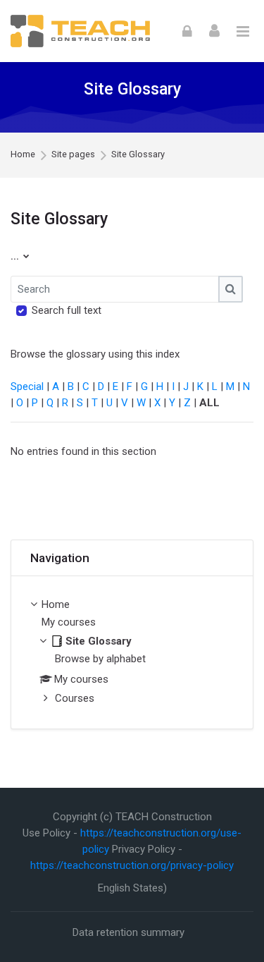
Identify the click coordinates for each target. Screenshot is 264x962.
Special (27, 386)
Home (23, 154)
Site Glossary (138, 154)
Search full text (66, 310)
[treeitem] (132, 652)
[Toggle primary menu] (242, 31)
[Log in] (187, 30)
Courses (74, 698)
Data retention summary (128, 932)
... (20, 255)
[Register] (214, 30)
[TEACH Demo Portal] (80, 31)
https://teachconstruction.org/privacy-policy (132, 865)
